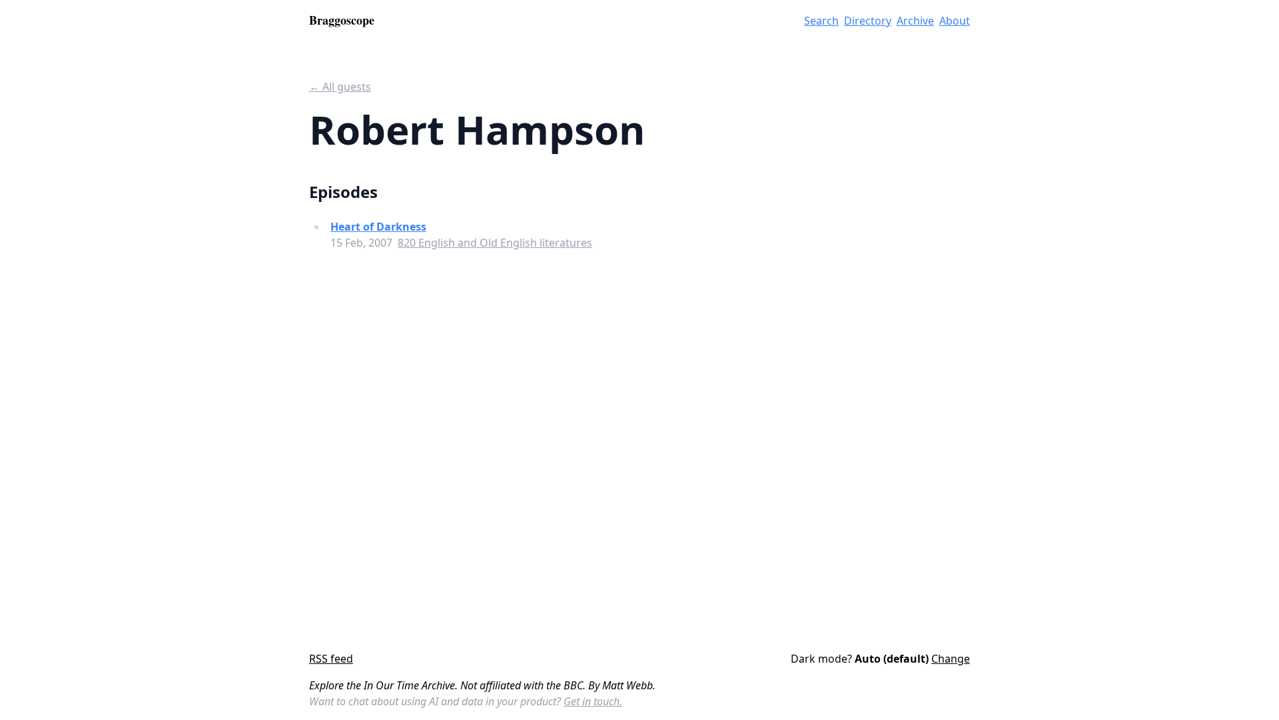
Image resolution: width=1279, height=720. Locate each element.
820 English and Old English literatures (495, 242)
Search (821, 20)
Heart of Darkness (378, 226)
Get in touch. (593, 701)
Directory (867, 20)
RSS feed (331, 658)
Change (950, 658)
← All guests (340, 86)
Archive (915, 20)
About (954, 20)
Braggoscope (341, 20)
